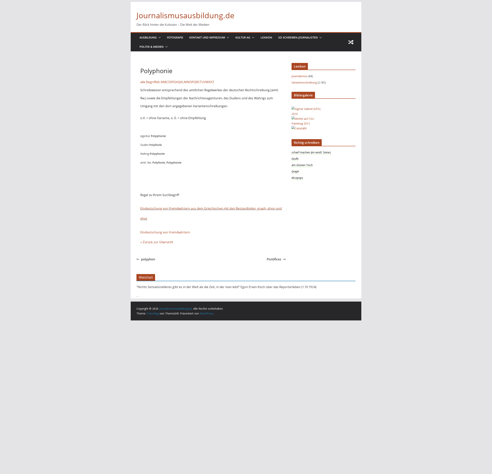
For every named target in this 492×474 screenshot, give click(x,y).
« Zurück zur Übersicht (156, 242)
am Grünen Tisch (302, 165)
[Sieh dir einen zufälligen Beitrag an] (351, 42)
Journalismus (300, 76)
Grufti (295, 159)
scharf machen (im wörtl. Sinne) (311, 152)
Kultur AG (242, 37)
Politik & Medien (152, 46)
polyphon (148, 259)
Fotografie (175, 37)
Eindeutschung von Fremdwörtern (165, 232)
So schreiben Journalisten (298, 37)
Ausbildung (148, 37)
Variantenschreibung (304, 82)
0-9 (160, 82)
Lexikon (266, 37)
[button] (159, 37)
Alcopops (297, 178)
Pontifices (274, 259)
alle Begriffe (149, 82)
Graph (295, 171)
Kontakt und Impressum (207, 37)
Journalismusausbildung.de (185, 15)
